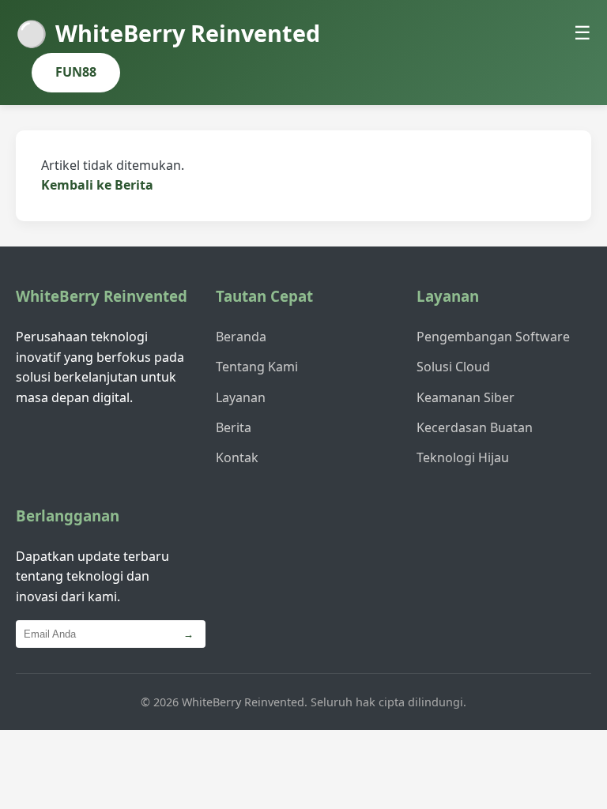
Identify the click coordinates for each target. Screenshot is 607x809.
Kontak (237, 457)
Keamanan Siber (466, 397)
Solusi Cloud (453, 366)
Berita (233, 427)
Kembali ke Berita (97, 185)
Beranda (241, 336)
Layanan (241, 397)
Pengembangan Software (493, 336)
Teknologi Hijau (463, 457)
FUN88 (75, 72)
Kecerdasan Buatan (475, 427)
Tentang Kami (257, 366)
